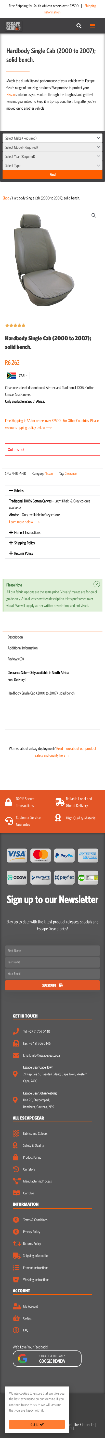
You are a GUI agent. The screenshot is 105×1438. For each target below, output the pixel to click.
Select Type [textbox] (12, 165)
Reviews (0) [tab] (16, 658)
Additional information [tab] (22, 648)
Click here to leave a (52, 1359)
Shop (6, 198)
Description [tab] (15, 637)
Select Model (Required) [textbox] (21, 147)
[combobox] (52, 138)
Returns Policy (23, 553)
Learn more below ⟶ (24, 521)
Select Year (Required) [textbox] (20, 156)
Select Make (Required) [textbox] (21, 138)
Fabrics (18, 490)
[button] (93, 215)
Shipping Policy (24, 542)
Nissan (10, 94)
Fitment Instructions (27, 532)
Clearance (71, 473)
